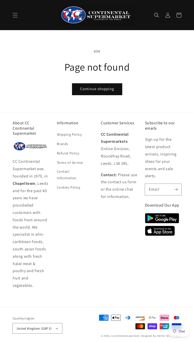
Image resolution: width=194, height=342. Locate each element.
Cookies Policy (68, 187)
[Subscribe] (175, 189)
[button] (15, 15)
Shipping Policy (69, 134)
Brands (62, 144)
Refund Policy (68, 153)
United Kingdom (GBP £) (34, 328)
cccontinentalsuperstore (125, 335)
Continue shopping (97, 88)
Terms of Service (70, 162)
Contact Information (67, 174)
